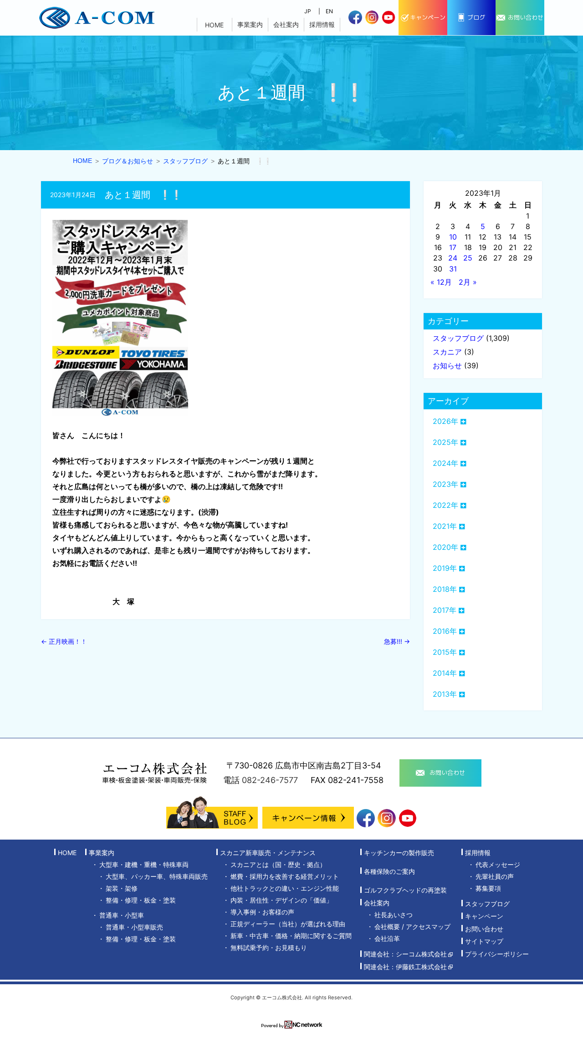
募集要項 (488, 888)
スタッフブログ (458, 338)
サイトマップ (484, 941)
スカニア (447, 351)
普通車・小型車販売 (134, 927)
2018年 (445, 589)
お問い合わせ (484, 929)
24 (452, 257)
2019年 (445, 568)
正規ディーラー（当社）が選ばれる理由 (287, 924)
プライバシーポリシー (497, 954)
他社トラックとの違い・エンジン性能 (284, 888)
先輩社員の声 (495, 876)
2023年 (445, 484)
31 (453, 268)
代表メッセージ (498, 864)
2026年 (445, 421)
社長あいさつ (393, 915)
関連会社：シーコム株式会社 (405, 954)
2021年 (445, 526)
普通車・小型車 (121, 915)
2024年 (445, 463)
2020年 (445, 547)
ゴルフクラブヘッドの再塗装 (405, 890)
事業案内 (250, 24)
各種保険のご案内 (389, 871)
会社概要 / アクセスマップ (412, 926)
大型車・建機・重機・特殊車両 (144, 864)
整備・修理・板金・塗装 (141, 900)
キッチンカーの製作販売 (399, 852)
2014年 (445, 673)
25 (467, 257)
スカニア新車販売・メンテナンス (268, 852)
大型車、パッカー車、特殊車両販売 (157, 876)
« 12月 (441, 282)
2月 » (468, 282)
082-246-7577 (270, 780)
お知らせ (447, 365)
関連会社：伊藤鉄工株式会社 (405, 967)
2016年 (445, 631)
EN (329, 11)
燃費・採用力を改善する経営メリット (284, 876)
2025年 (445, 442)
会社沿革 (387, 938)
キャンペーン (484, 916)
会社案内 (286, 24)
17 (452, 247)
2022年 (445, 505)
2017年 (444, 610)
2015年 (445, 652)
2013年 (445, 694)
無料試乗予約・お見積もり (268, 947)
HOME (214, 25)
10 (453, 236)
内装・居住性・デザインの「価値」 (281, 900)
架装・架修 (122, 888)
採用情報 (322, 24)
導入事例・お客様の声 (262, 912)
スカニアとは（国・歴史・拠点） (278, 864)
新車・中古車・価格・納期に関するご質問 (291, 936)
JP (307, 11)
